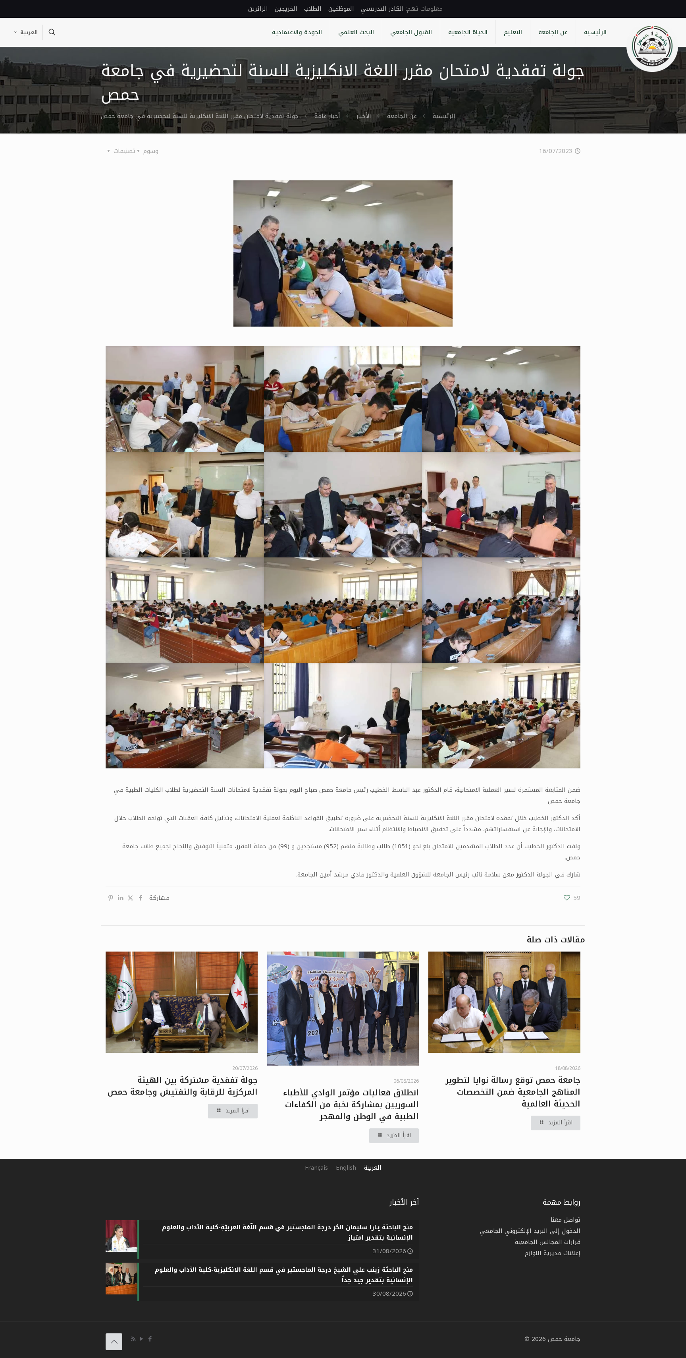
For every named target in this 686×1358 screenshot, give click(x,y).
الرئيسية (444, 116)
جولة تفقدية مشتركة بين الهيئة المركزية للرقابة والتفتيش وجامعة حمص (183, 1085)
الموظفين (341, 8)
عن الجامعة (402, 116)
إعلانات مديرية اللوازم (552, 1253)
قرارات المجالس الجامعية (547, 1242)
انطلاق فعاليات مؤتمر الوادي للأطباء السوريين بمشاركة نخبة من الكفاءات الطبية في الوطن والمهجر (351, 1104)
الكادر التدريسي (382, 8)
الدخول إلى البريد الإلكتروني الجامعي (530, 1230)
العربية (29, 32)
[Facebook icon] (150, 1338)
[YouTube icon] (142, 1338)
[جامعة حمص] (652, 46)
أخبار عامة (327, 116)
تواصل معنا (565, 1219)
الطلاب (313, 8)
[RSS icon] (133, 1338)
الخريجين (286, 8)
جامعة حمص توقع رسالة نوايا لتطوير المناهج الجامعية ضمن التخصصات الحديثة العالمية (512, 1091)
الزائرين (258, 8)
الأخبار (363, 116)
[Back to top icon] (114, 1341)
